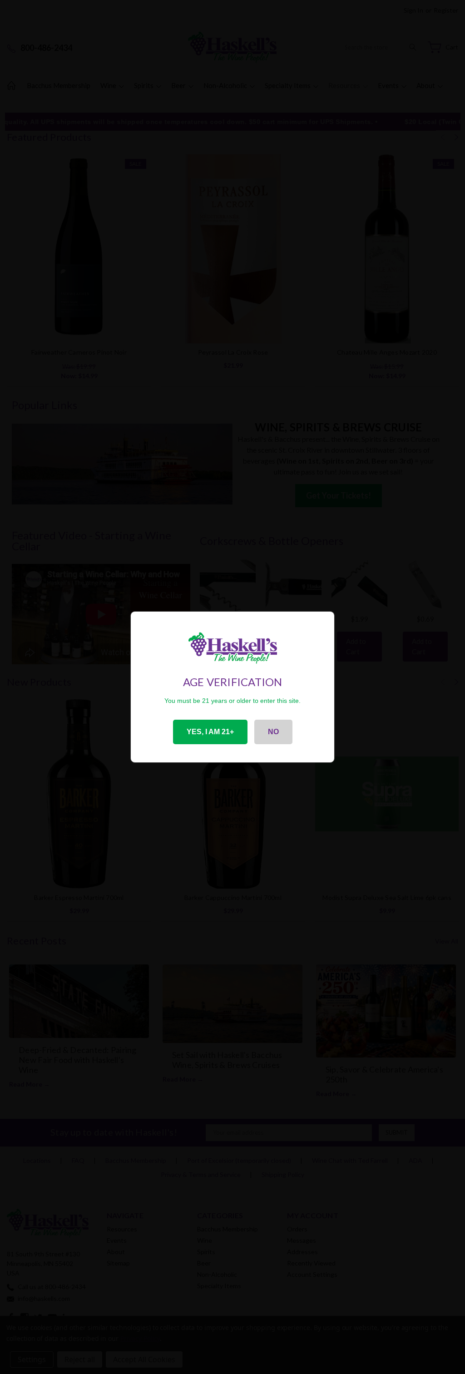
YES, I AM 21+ (210, 732)
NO (273, 732)
